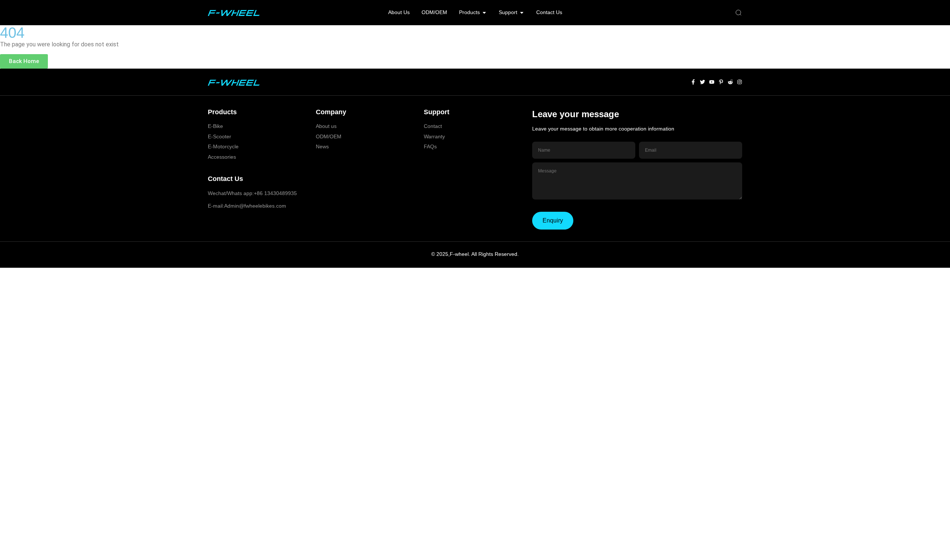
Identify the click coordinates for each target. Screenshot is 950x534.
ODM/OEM (328, 136)
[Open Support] (521, 12)
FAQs (430, 146)
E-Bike (215, 126)
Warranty (434, 136)
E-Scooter (219, 136)
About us (326, 126)
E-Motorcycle (223, 146)
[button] (738, 13)
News (322, 146)
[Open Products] (484, 12)
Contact (433, 126)
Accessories (222, 157)
